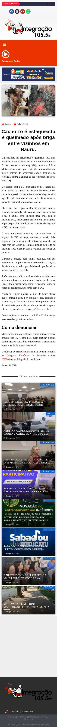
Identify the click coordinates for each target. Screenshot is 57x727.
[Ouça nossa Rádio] (6, 54)
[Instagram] (17, 11)
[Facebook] (11, 11)
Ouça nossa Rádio (11, 61)
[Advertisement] (28, 646)
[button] (4, 44)
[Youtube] (22, 11)
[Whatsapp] (28, 11)
